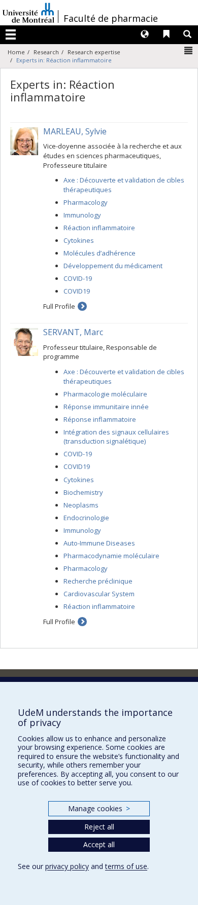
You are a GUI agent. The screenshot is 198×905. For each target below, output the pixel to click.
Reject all (99, 826)
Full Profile (59, 306)
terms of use (126, 866)
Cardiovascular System (99, 593)
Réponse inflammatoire (99, 419)
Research (46, 52)
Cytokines (78, 240)
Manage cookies (98, 808)
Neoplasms (80, 505)
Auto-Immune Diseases (99, 543)
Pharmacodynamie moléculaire (111, 555)
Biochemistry (83, 492)
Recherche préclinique (98, 581)
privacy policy (67, 866)
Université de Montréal (28, 13)
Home (16, 52)
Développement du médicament (112, 265)
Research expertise (94, 52)
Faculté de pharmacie (110, 18)
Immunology (82, 215)
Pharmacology (85, 202)
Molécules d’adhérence (99, 253)
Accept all (99, 844)
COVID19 (76, 291)
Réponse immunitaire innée (106, 406)
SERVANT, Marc (73, 332)
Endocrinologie (86, 517)
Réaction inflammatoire (99, 227)
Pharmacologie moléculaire (105, 394)
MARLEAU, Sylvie (75, 131)
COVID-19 (77, 278)
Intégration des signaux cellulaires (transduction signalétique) (116, 436)
